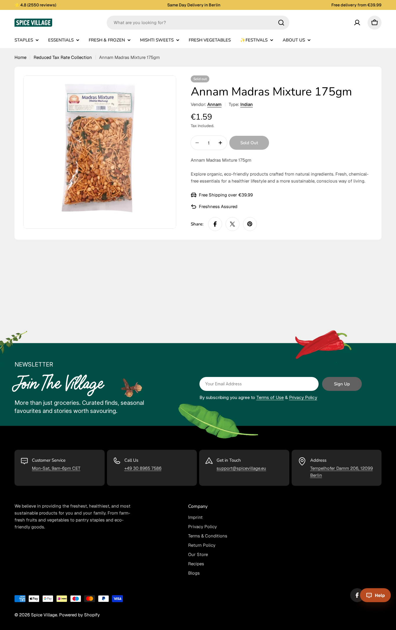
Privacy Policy (303, 397)
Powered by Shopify (79, 615)
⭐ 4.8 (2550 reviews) (35, 5)
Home (20, 57)
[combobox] (198, 23)
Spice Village (44, 615)
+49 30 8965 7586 (142, 468)
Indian (246, 104)
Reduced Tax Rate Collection (63, 57)
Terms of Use (270, 397)
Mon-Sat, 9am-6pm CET (56, 468)
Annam (214, 104)
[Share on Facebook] (215, 224)
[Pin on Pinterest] (250, 224)
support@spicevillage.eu (241, 468)
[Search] (281, 22)
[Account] (357, 22)
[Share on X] (232, 224)
